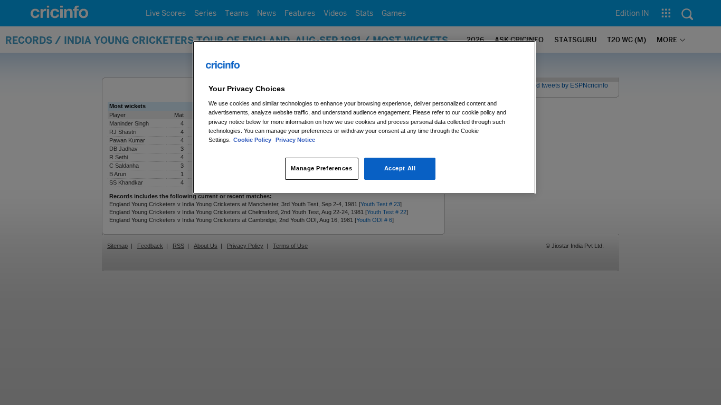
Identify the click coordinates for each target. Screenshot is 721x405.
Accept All (400, 168)
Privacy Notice (295, 140)
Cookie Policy (253, 140)
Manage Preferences (321, 168)
